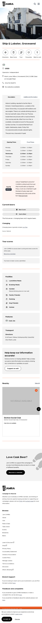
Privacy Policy (6, 548)
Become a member (10, 254)
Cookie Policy (6, 557)
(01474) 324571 (10, 83)
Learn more (18, 614)
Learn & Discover (7, 542)
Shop (4, 545)
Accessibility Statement (9, 551)
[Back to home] (8, 4)
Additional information (31, 97)
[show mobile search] (35, 4)
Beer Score (22, 209)
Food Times (30, 142)
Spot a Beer (22, 214)
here (14, 583)
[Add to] (36, 390)
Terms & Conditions (8, 563)
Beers (4, 535)
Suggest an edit (13, 368)
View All (37, 383)
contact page (29, 501)
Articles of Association (9, 554)
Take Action (6, 526)
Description (11, 97)
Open (7, 68)
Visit (3, 520)
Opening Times (11, 142)
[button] (39, 409)
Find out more (22, 196)
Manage (17, 619)
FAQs (20, 501)
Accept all (6, 619)
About (4, 517)
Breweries (5, 532)
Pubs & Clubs (6, 523)
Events (4, 529)
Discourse (5, 566)
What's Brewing (7, 569)
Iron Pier (25, 227)
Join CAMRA (6, 514)
